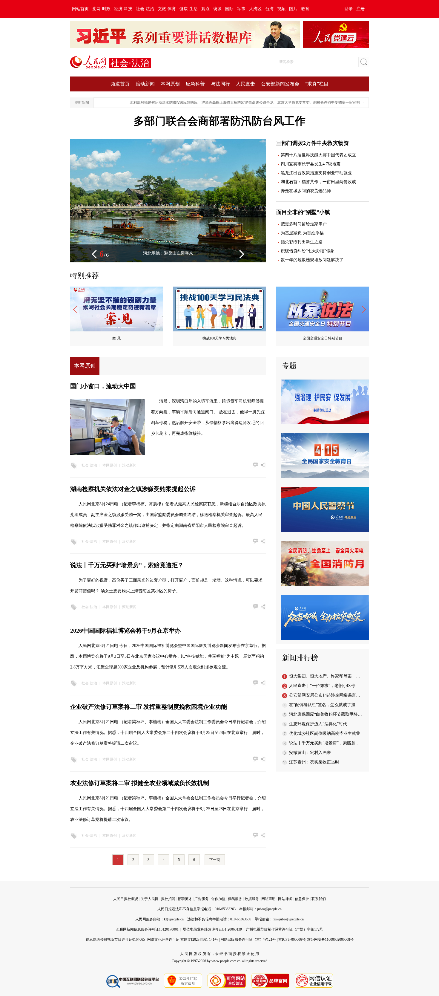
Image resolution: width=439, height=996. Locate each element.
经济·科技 (123, 9)
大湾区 (255, 9)
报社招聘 (168, 899)
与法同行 (220, 83)
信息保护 (302, 899)
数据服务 (252, 899)
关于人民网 (150, 899)
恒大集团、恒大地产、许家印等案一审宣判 (329, 676)
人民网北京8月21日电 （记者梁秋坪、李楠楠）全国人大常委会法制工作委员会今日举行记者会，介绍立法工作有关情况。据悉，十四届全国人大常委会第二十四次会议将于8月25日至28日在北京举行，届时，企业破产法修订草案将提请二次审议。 (168, 733)
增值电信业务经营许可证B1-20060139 (212, 929)
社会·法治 (145, 9)
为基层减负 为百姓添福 (302, 233)
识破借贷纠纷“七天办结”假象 (307, 251)
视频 (281, 9)
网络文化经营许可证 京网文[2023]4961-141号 (182, 939)
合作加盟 (218, 899)
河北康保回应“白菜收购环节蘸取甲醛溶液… (329, 714)
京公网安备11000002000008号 (330, 939)
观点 (205, 9)
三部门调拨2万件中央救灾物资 (312, 143)
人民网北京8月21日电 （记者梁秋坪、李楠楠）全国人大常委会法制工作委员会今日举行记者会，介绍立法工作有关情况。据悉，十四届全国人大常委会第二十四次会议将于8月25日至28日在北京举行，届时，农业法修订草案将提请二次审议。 (168, 809)
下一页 (214, 860)
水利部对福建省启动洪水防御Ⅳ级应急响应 (149, 102)
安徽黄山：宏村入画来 (310, 752)
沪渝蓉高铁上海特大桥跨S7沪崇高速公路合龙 (223, 102)
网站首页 (80, 9)
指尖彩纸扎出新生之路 (302, 242)
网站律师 (285, 899)
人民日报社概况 (125, 899)
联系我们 (318, 899)
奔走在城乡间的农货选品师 (306, 191)
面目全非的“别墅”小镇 (303, 212)
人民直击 (245, 83)
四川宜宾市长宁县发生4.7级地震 (310, 164)
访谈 (217, 9)
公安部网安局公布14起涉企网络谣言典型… (329, 695)
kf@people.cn (174, 919)
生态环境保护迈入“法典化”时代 (318, 724)
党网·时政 (101, 9)
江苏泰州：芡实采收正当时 (314, 762)
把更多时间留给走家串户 (304, 224)
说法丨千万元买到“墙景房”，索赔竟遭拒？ (127, 565)
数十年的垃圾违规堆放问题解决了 (312, 260)
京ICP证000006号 (292, 939)
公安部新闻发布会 (280, 83)
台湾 (269, 9)
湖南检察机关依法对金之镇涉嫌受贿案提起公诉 (133, 489)
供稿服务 (235, 899)
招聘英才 (185, 899)
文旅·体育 (167, 9)
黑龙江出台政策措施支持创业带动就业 (316, 173)
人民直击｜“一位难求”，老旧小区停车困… (328, 685)
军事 (241, 9)
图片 (293, 9)
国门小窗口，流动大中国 (103, 386)
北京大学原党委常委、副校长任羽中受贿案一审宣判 (304, 102)
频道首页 (120, 83)
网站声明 (268, 899)
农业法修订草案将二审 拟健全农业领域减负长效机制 (139, 783)
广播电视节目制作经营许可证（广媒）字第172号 (284, 929)
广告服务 (201, 899)
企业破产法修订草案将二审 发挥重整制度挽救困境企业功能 (148, 706)
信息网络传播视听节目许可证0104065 (115, 939)
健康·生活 (188, 9)
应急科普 (195, 83)
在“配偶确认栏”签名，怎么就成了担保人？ (328, 705)
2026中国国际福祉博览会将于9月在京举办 (125, 630)
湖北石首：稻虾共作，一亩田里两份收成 (318, 182)
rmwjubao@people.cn (288, 919)
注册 (360, 9)
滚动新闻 (145, 83)
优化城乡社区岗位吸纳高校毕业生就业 (324, 733)
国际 (229, 9)
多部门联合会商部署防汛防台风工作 (219, 121)
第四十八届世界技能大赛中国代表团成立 (318, 155)
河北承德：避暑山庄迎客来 (168, 253)
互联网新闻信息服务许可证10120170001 (147, 929)
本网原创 (170, 83)
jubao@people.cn (269, 909)
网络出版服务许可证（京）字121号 (248, 939)
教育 (305, 9)
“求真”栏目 (317, 83)
